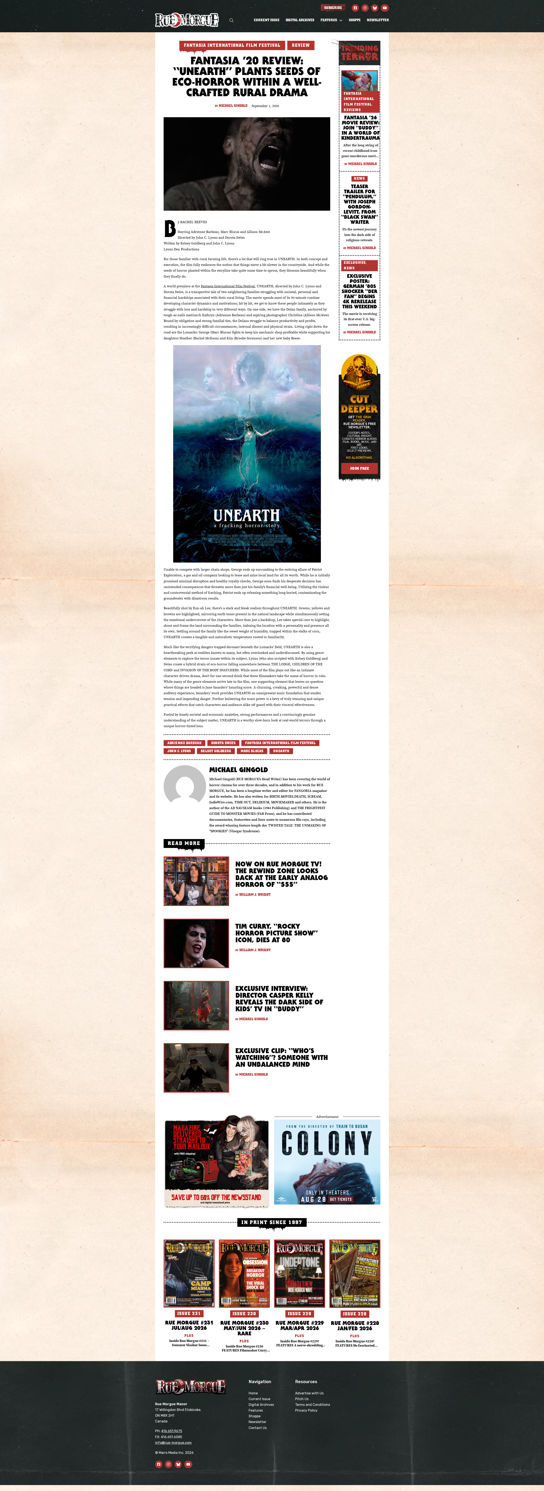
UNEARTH (281, 751)
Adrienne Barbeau (184, 743)
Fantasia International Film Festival (228, 286)
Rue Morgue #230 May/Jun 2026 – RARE (244, 1328)
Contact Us (258, 1428)
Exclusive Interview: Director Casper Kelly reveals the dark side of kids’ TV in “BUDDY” (279, 998)
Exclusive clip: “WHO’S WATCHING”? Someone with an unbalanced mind (281, 1057)
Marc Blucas (252, 751)
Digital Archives (300, 20)
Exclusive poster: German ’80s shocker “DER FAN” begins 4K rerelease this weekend (359, 291)
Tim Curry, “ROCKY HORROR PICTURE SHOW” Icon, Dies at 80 (276, 933)
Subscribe (333, 8)
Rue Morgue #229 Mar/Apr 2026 (300, 1325)
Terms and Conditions (312, 1405)
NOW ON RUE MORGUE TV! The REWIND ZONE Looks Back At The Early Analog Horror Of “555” (281, 874)
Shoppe (355, 20)
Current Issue (266, 20)
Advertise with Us (309, 1393)
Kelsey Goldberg (216, 751)
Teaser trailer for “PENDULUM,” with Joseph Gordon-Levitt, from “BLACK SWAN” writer (359, 204)
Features (256, 1410)
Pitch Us (302, 1399)
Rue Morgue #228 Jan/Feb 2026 (355, 1326)
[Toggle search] (231, 20)
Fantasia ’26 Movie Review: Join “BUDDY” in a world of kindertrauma (360, 127)
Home (253, 1393)
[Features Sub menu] (341, 20)
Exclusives (355, 263)
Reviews (352, 110)
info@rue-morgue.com (173, 1443)
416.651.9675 (171, 1431)
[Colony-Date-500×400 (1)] (327, 1161)
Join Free (359, 468)
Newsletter (378, 20)
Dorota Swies (223, 743)
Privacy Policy (306, 1410)
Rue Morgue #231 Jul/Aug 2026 (189, 1325)
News (359, 179)
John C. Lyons (179, 751)
